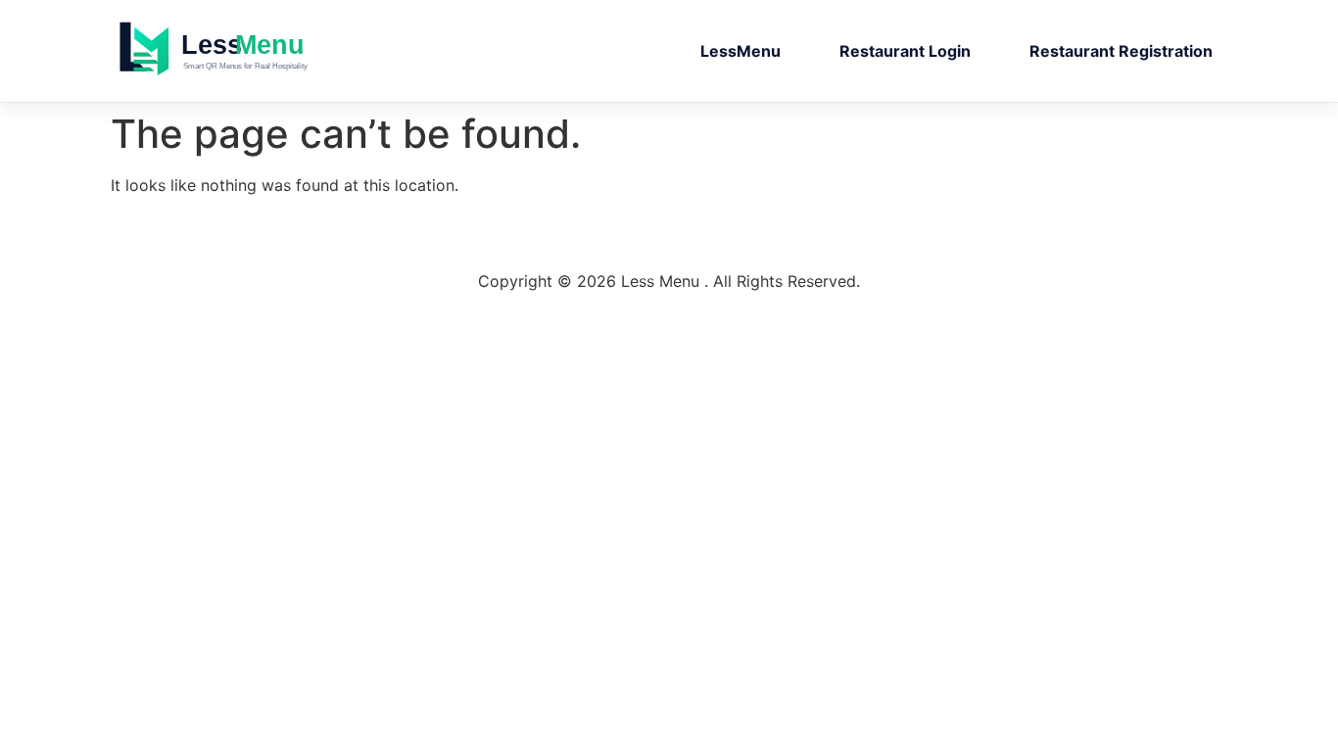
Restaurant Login (905, 51)
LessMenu (740, 51)
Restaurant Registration (1121, 51)
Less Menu (253, 51)
